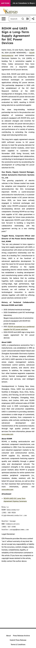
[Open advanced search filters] (27, 18)
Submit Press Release (18, 640)
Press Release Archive (21, 636)
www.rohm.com (7, 489)
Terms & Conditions (18, 644)
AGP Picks (5, 3)
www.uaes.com (7, 434)
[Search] (22, 18)
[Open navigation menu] (4, 19)
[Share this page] (33, 19)
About (8, 636)
